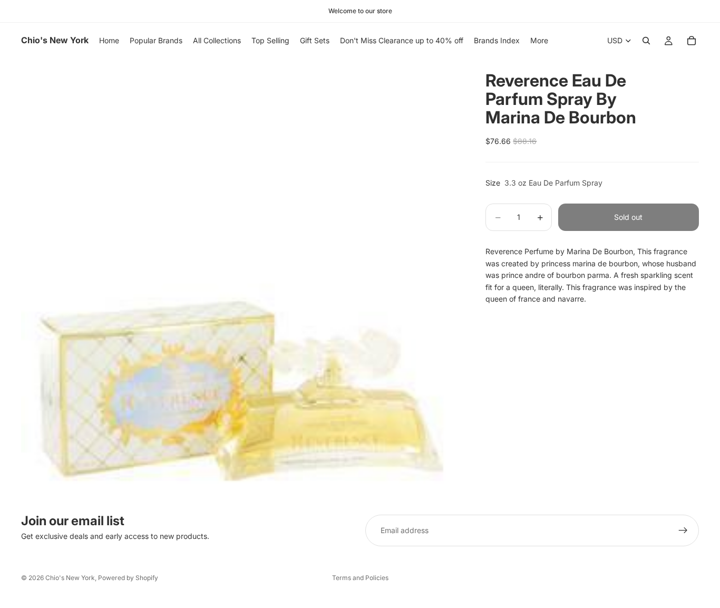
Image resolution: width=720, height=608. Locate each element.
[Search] (646, 40)
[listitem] (539, 40)
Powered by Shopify (128, 578)
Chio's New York (70, 578)
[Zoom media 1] (241, 278)
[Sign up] (683, 530)
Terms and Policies (360, 578)
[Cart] (691, 40)
